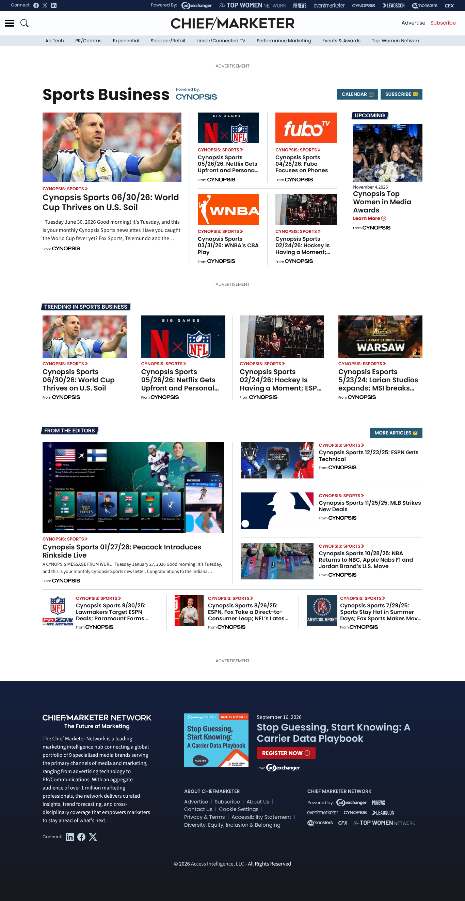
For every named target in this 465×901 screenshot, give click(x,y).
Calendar (355, 94)
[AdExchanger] (196, 5)
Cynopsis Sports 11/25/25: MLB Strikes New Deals (370, 506)
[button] (9, 23)
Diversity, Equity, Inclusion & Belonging (232, 825)
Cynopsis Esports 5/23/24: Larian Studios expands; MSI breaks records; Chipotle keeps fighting (379, 388)
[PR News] (299, 5)
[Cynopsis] (363, 5)
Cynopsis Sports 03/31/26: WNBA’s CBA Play (228, 245)
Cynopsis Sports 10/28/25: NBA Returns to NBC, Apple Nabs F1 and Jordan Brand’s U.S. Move (366, 559)
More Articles (393, 432)
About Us (257, 802)
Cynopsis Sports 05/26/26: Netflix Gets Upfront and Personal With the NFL (227, 167)
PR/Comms (88, 41)
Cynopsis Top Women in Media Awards (382, 202)
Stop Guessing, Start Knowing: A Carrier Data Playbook (334, 733)
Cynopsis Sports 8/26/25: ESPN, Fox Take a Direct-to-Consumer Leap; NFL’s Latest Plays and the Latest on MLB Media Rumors (247, 619)
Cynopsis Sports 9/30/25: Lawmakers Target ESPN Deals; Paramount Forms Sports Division (110, 615)
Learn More (367, 218)
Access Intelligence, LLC (217, 864)
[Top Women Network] (252, 5)
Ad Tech (54, 41)
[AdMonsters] (424, 6)
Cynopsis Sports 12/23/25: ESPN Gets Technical (369, 455)
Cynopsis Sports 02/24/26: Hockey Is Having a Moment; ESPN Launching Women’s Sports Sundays (302, 255)
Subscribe (443, 23)
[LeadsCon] (393, 5)
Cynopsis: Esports (360, 363)
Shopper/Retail (168, 41)
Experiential (126, 41)
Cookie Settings (239, 809)
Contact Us (198, 809)
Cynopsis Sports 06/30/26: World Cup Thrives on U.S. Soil (111, 202)
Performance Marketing (284, 41)
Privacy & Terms (204, 817)
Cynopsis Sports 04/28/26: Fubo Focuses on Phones (301, 163)
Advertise (414, 23)
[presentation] (112, 147)
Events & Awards (341, 41)
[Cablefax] (449, 6)
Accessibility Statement (261, 817)
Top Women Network (396, 41)
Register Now (283, 753)
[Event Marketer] (329, 5)
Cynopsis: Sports (63, 189)
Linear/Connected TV (221, 41)
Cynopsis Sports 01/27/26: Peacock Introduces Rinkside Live (122, 551)
